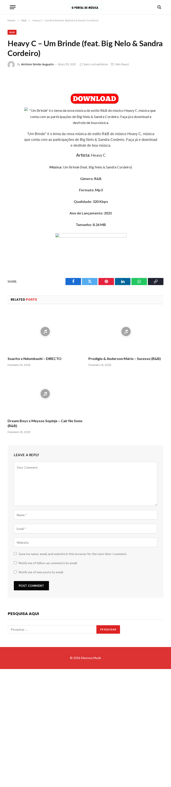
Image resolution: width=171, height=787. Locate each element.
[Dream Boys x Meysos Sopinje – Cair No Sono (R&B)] (45, 394)
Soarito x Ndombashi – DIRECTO (34, 358)
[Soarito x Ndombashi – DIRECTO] (45, 331)
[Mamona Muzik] (85, 7)
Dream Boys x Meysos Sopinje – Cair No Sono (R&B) (45, 423)
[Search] (159, 7)
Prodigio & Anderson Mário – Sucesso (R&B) (124, 358)
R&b (12, 32)
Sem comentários (95, 64)
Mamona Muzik (91, 658)
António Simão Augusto (37, 64)
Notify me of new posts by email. (41, 572)
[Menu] (13, 7)
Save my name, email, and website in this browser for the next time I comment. (73, 554)
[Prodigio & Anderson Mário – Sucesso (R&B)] (125, 331)
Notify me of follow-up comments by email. (48, 563)
